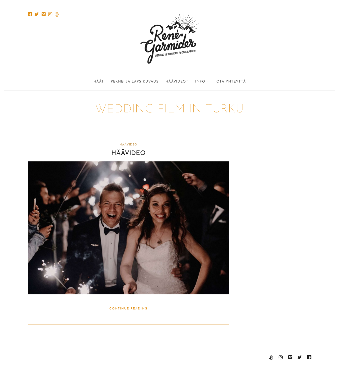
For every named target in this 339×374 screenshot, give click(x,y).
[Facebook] (30, 14)
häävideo (128, 144)
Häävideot (177, 81)
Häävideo (128, 153)
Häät (98, 81)
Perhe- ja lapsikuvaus (135, 81)
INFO (200, 81)
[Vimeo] (44, 14)
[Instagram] (50, 14)
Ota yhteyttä (231, 81)
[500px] (57, 14)
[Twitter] (36, 14)
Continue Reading (128, 308)
